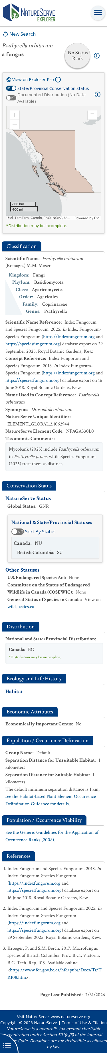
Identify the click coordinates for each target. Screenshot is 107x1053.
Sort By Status (40, 531)
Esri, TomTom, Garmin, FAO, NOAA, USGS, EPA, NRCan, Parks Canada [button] (40, 218)
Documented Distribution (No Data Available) (51, 98)
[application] (53, 163)
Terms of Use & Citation (84, 1022)
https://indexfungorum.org (69, 337)
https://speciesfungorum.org (32, 344)
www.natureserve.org (70, 1016)
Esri (97, 218)
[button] (14, 115)
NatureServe (45, 1022)
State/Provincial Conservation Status (53, 88)
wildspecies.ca (20, 607)
